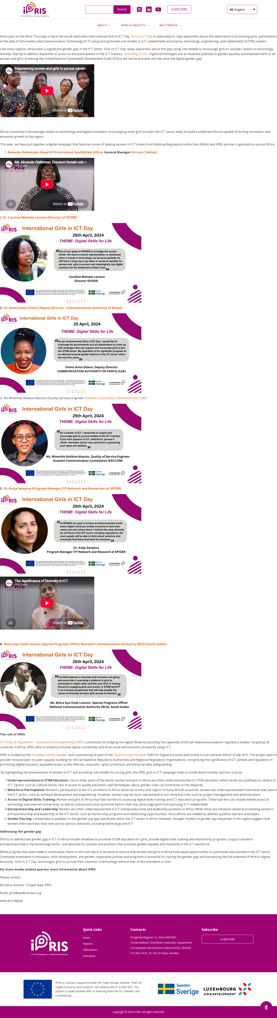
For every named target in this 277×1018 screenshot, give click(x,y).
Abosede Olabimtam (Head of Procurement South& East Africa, (55, 152)
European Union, (43, 755)
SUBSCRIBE (179, 9)
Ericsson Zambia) (144, 152)
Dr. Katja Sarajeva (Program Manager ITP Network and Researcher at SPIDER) (62, 488)
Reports (88, 943)
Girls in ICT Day (141, 36)
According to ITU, (135, 54)
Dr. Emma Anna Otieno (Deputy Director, (34, 308)
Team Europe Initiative (130, 755)
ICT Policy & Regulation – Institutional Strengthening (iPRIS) (42, 742)
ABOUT (102, 25)
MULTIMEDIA (168, 25)
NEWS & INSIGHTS (133, 25)
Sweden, (62, 755)
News (86, 937)
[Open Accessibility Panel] (266, 1007)
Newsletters (90, 950)
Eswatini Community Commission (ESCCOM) (115, 398)
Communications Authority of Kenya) (94, 308)
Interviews (89, 956)
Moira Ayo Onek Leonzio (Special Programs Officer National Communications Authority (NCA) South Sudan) (85, 644)
